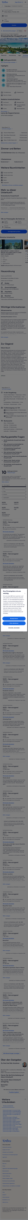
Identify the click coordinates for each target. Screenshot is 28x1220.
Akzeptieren (14, 618)
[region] (14, 610)
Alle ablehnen (14, 623)
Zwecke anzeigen (14, 628)
